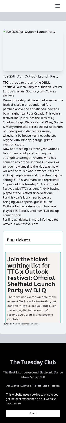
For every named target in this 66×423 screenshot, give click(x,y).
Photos (55, 385)
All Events (12, 385)
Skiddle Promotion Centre (26, 323)
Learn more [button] (13, 403)
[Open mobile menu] (57, 6)
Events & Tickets (30, 385)
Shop (46, 385)
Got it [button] (33, 413)
